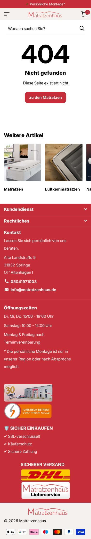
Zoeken (81, 28)
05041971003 (24, 281)
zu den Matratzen (45, 97)
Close (45, 209)
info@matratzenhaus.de (33, 289)
